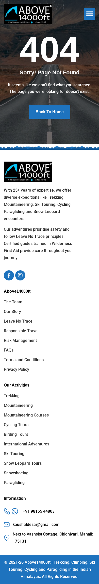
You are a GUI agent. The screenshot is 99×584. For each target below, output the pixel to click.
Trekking (12, 395)
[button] (89, 14)
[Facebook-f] (9, 275)
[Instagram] (20, 275)
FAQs (8, 350)
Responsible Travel (21, 330)
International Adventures (26, 444)
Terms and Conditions (24, 359)
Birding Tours (16, 434)
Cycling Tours (16, 424)
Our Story (12, 311)
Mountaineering (18, 405)
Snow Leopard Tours (23, 463)
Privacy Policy (16, 369)
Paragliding (14, 482)
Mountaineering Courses (26, 415)
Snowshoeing (16, 473)
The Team (13, 301)
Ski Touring (14, 453)
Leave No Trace (18, 321)
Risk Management (20, 340)
